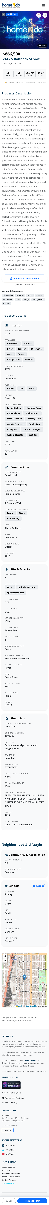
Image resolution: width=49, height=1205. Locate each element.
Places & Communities (11, 1177)
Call (10, 1200)
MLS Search (6, 1170)
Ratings (40, 886)
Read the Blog (11, 1102)
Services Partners (9, 1180)
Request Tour (32, 1200)
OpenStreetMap (32, 1006)
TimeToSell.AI (31, 1060)
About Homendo (8, 1167)
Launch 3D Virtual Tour (26, 278)
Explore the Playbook (14, 1098)
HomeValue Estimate (11, 1173)
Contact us (7, 1130)
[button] (24, 977)
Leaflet (20, 1006)
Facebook (10, 1145)
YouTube (9, 1154)
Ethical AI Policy (8, 1183)
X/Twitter (9, 1149)
